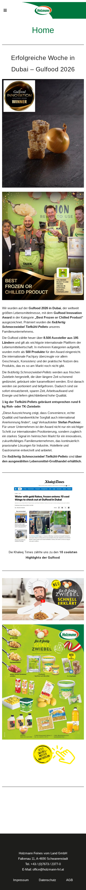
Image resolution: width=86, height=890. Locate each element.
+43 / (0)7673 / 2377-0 (46, 864)
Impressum (21, 880)
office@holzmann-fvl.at (48, 869)
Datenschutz (47, 880)
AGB (69, 880)
